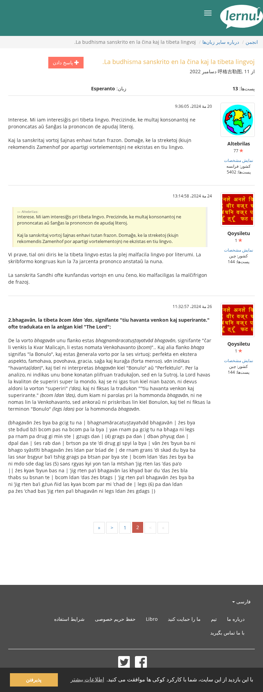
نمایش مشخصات (238, 160)
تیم (214, 619)
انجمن (252, 42)
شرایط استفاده (69, 619)
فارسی (243, 601)
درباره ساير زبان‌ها (220, 42)
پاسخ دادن (63, 62)
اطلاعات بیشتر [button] (87, 679)
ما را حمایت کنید (184, 619)
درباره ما (236, 619)
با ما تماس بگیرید (227, 632)
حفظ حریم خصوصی (115, 619)
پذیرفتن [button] (33, 679)
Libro (152, 619)
